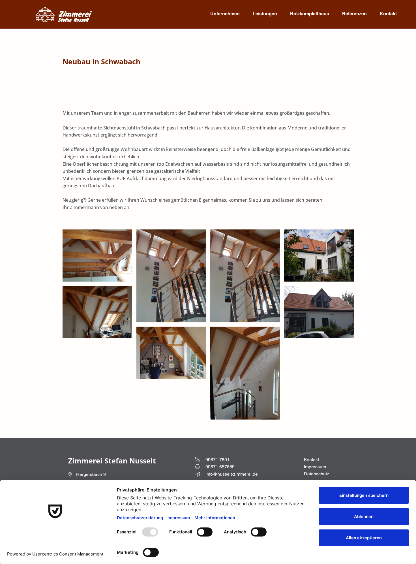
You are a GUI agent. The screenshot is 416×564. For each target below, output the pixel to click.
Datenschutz (316, 473)
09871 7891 (217, 459)
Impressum (315, 466)
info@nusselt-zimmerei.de (231, 474)
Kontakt (311, 459)
